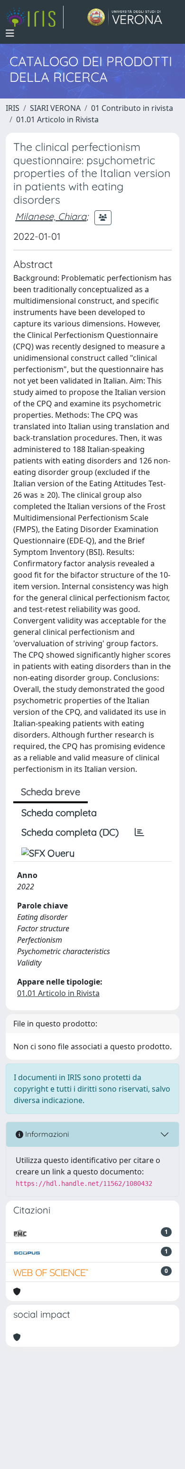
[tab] (139, 832)
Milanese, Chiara (50, 216)
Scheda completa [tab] (59, 812)
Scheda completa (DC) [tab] (70, 832)
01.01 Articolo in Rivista (57, 119)
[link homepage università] (125, 17)
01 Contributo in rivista (132, 108)
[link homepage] (35, 17)
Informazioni (46, 1134)
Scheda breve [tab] (50, 792)
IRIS (12, 108)
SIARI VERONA (55, 108)
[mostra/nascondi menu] (10, 33)
